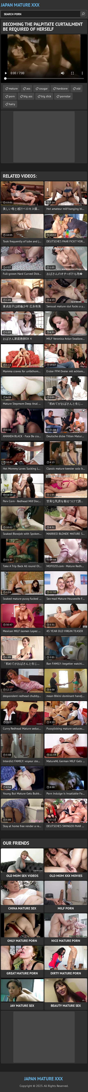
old (78, 88)
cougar (43, 88)
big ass (28, 96)
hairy (12, 104)
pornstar (65, 96)
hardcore (62, 88)
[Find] (83, 14)
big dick (46, 96)
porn (12, 96)
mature (13, 88)
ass (28, 88)
